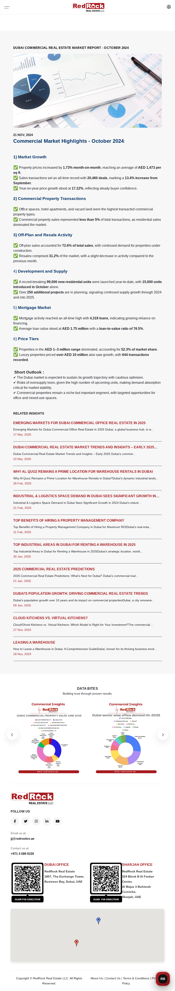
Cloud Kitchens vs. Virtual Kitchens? (50, 618)
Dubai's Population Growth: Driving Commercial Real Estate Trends (80, 593)
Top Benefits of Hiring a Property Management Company (68, 520)
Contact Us (112, 978)
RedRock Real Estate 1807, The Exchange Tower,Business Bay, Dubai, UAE (64, 876)
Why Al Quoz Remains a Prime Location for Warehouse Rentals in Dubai (83, 471)
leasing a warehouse (34, 642)
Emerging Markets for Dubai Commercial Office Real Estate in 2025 (79, 423)
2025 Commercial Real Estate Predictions (54, 569)
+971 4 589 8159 (22, 853)
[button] (98, 921)
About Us (96, 978)
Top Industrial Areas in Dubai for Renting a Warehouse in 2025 (74, 544)
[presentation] (12, 734)
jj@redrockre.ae (22, 838)
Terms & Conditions (136, 978)
